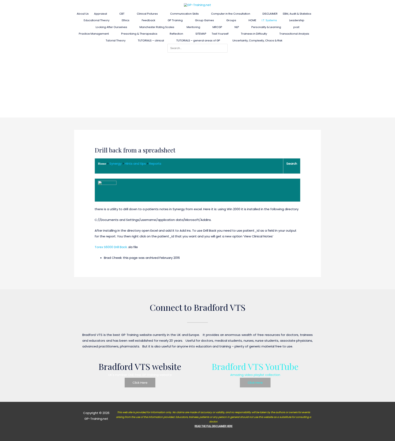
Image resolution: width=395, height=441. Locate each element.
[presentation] (108, 14)
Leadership (296, 20)
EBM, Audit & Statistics (297, 14)
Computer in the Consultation (230, 14)
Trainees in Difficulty (254, 34)
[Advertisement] (197, 83)
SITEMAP (200, 34)
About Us (83, 14)
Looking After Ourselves (111, 27)
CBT (121, 14)
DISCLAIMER (270, 14)
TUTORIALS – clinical (151, 40)
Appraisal (100, 14)
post (296, 27)
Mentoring (193, 27)
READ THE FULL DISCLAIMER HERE (213, 426)
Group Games (204, 20)
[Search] (225, 48)
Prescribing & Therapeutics (139, 34)
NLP (237, 27)
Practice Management (94, 34)
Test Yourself (220, 34)
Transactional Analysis (294, 34)
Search (291, 163)
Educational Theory (96, 20)
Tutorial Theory (115, 40)
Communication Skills (184, 14)
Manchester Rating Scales (156, 27)
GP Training (175, 20)
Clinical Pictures (147, 14)
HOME (252, 20)
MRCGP (217, 27)
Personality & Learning (266, 27)
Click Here (140, 382)
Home (102, 163)
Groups (231, 20)
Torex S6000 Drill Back (111, 247)
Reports (155, 163)
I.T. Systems (269, 20)
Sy (111, 163)
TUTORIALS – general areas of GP (198, 40)
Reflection (176, 34)
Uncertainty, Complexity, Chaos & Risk (257, 40)
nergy (117, 163)
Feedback (148, 20)
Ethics (125, 20)
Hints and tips (135, 163)
